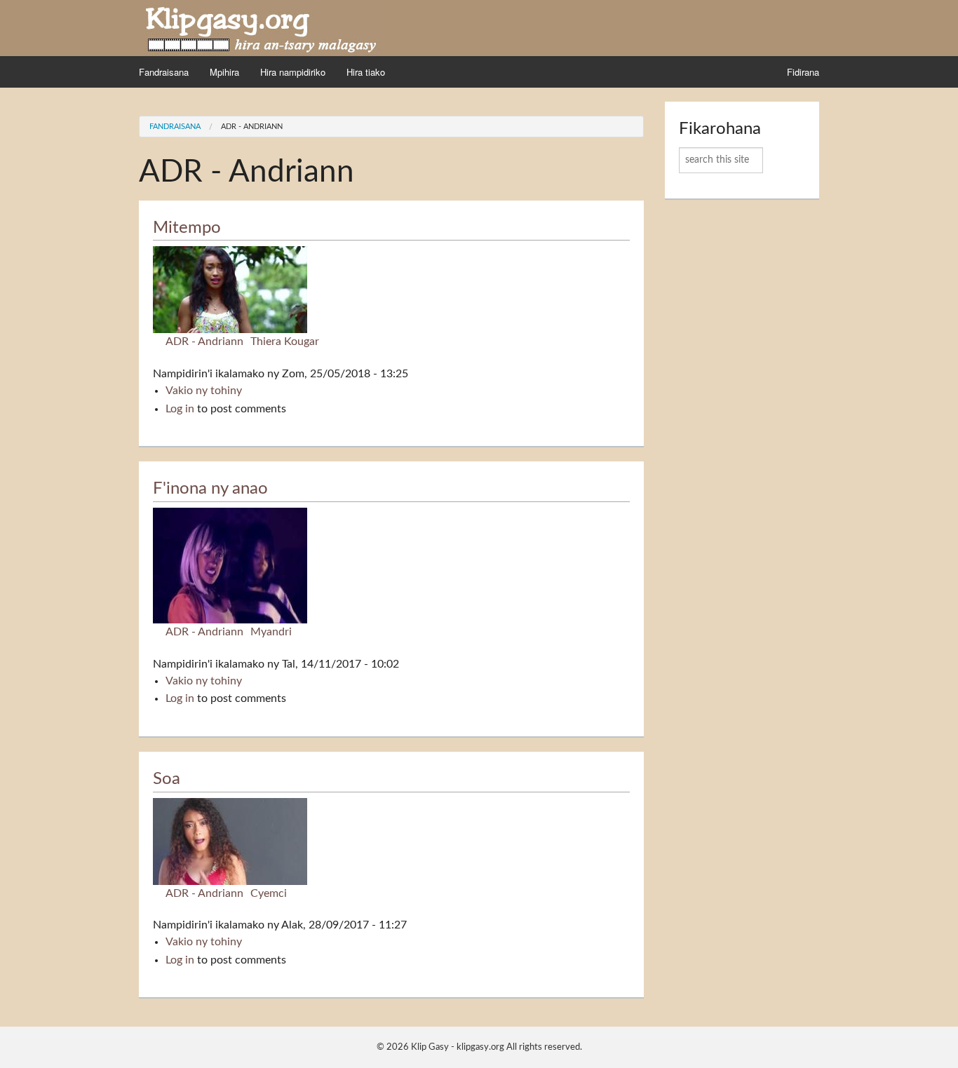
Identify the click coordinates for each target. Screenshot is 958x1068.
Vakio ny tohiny (204, 390)
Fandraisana (164, 72)
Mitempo (187, 227)
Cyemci (268, 893)
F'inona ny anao (210, 488)
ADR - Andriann (252, 126)
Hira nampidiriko (292, 72)
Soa (166, 779)
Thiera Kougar (284, 341)
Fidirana (803, 72)
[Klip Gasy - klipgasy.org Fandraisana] (261, 27)
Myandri (271, 631)
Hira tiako (365, 72)
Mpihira (224, 72)
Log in (180, 408)
